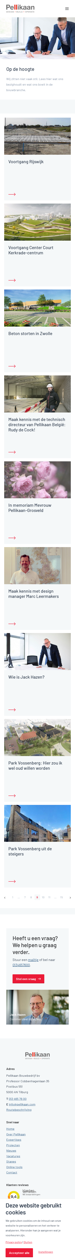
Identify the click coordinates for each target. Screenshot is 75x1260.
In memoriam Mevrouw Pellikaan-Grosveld (29, 507)
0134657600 (21, 965)
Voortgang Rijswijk (26, 161)
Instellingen (45, 1251)
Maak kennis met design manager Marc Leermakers (33, 593)
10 (43, 897)
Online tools (14, 1167)
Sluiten (28, 1242)
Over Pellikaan (16, 1134)
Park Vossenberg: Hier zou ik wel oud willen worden (35, 765)
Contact (11, 1172)
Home (10, 1129)
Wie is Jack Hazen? (26, 676)
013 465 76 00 (18, 1099)
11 (49, 897)
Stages (11, 1161)
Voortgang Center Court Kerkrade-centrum (30, 250)
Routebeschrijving (19, 1110)
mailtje (33, 960)
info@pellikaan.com (22, 1104)
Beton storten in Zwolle (30, 333)
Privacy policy (14, 1242)
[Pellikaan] (20, 9)
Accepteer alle (19, 1253)
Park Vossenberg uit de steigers (30, 851)
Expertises (13, 1140)
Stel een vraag (26, 979)
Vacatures (13, 1156)
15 (61, 897)
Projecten (13, 1145)
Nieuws (11, 1150)
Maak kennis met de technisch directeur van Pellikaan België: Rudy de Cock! (37, 424)
